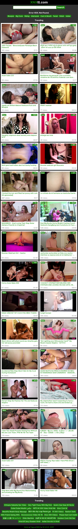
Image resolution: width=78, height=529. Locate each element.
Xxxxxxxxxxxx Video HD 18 (32, 515)
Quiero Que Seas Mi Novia (64, 505)
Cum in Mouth (46, 16)
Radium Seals (70, 512)
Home (26, 527)
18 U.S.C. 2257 (48, 527)
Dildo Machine (28, 518)
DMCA (38, 527)
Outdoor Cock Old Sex (66, 518)
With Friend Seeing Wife (10, 515)
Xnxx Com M (62, 508)
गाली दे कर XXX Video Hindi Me (44, 508)
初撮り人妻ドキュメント (12, 518)
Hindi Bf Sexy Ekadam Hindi (29, 521)
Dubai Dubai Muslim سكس (21, 508)
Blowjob (11, 16)
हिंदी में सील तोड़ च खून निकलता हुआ (39, 512)
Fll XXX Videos (57, 512)
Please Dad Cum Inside (68, 515)
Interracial (35, 16)
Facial (55, 16)
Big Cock (19, 16)
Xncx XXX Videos (50, 515)
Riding (27, 16)
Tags (32, 527)
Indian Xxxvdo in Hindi (50, 521)
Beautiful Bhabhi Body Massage (14, 512)
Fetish (62, 16)
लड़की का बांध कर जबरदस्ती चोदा (46, 518)
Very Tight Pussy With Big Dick (40, 505)
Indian (68, 16)
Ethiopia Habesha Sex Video (15, 505)
